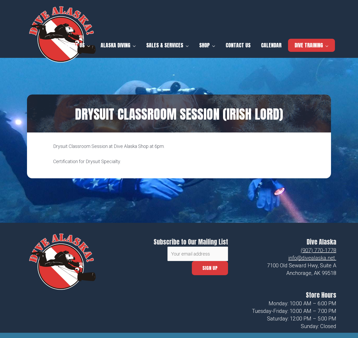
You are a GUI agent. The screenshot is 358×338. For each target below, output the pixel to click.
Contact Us (238, 45)
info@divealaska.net (311, 258)
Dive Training (309, 45)
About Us (75, 45)
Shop (204, 45)
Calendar (271, 45)
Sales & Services (164, 45)
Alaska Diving (115, 45)
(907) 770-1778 (318, 250)
